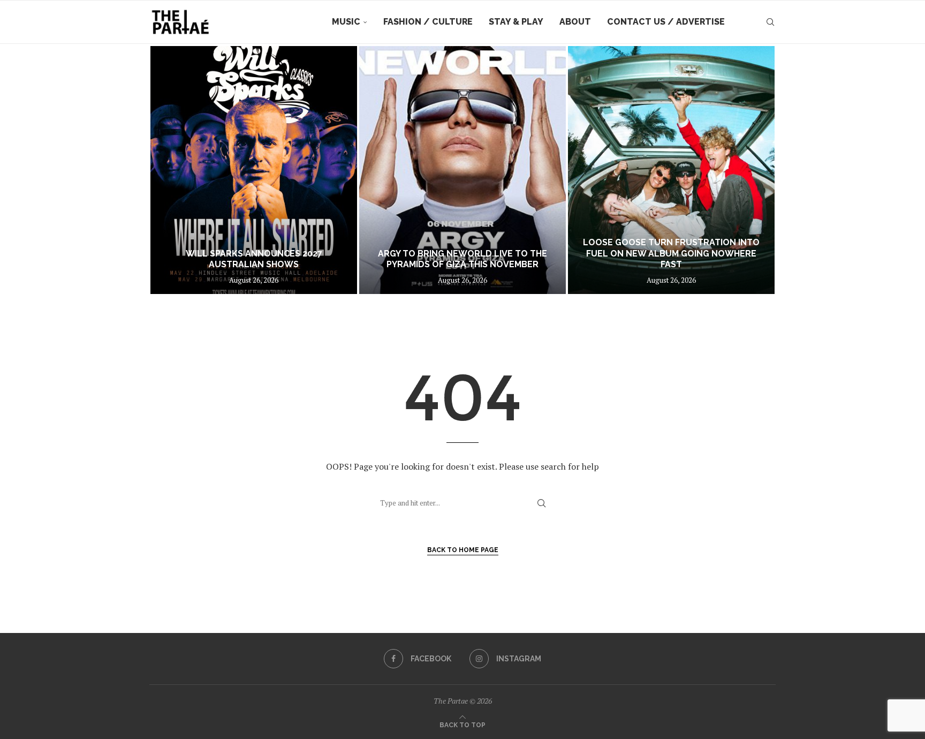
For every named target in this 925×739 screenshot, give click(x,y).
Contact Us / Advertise (666, 22)
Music (346, 22)
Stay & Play (516, 22)
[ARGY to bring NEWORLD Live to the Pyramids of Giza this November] (462, 170)
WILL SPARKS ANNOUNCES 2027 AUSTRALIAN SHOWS (254, 259)
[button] (169, 170)
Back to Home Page (462, 550)
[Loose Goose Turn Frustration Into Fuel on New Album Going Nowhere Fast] (671, 170)
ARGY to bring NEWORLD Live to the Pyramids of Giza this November (462, 259)
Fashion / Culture (428, 22)
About (575, 22)
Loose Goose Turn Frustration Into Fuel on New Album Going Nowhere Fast (671, 253)
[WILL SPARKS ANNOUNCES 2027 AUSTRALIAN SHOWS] (253, 170)
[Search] (770, 22)
